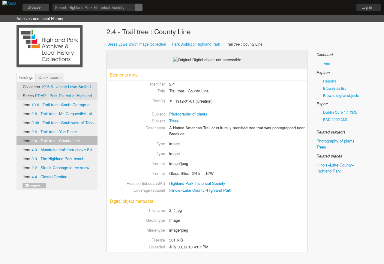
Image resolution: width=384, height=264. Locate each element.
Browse (34, 7)
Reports (329, 80)
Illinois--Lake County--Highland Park (200, 190)
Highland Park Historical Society (197, 183)
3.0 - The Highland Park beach (58, 158)
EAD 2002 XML (335, 119)
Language (330, 7)
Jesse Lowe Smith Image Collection (137, 43)
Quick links (345, 7)
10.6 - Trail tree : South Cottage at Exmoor (68, 104)
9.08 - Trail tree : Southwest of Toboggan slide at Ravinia (81, 122)
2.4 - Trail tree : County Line (56, 140)
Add (327, 63)
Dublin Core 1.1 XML (339, 112)
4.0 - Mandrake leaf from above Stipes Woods (71, 149)
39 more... (34, 185)
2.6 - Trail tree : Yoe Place (54, 131)
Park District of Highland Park (196, 43)
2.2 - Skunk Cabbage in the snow (60, 167)
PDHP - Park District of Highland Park (68, 95)
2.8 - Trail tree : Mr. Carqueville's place (65, 113)
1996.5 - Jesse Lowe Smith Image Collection (80, 86)
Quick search (50, 77)
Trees (174, 121)
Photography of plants (188, 114)
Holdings (26, 77)
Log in (367, 7)
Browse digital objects (340, 95)
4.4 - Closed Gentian (49, 176)
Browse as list (334, 88)
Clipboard (315, 7)
